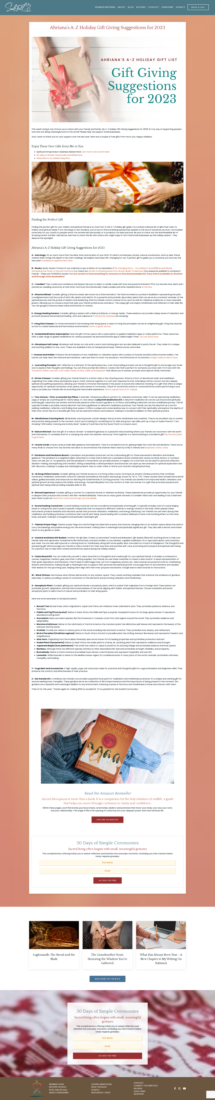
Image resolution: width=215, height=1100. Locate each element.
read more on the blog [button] (107, 979)
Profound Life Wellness (104, 316)
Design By (139, 1094)
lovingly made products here (163, 357)
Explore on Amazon (107, 819)
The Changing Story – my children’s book (134, 268)
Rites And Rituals (58, 1090)
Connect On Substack (146, 1085)
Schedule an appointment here (57, 260)
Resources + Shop (100, 1092)
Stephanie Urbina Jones (156, 447)
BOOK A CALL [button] (198, 7)
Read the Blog (99, 1087)
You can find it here (149, 336)
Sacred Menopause (101, 1084)
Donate (180, 7)
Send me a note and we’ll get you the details (74, 498)
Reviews (141, 7)
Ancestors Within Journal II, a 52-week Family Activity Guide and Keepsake (68, 370)
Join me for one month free (95, 151)
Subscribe (167, 7)
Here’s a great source (99, 326)
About (121, 7)
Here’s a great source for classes (121, 389)
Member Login (56, 1084)
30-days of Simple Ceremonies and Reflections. (60, 155)
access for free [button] (107, 1055)
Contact (153, 7)
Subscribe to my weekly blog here (53, 158)
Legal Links (139, 1091)
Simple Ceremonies (59, 1092)
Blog (131, 7)
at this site (147, 287)
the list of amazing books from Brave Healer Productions (115, 271)
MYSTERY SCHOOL (57, 1087)
